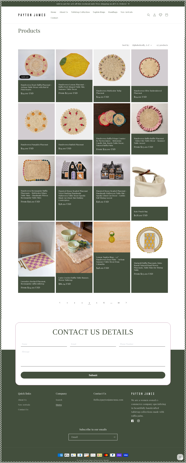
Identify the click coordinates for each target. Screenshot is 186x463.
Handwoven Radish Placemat (71, 144)
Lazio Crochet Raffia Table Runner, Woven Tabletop (74, 279)
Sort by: (125, 45)
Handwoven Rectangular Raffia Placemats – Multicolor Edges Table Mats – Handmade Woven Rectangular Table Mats (34, 194)
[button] (149, 15)
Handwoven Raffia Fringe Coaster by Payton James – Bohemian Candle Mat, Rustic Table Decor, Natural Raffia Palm (111, 141)
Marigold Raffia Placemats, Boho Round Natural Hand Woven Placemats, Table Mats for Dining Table (148, 266)
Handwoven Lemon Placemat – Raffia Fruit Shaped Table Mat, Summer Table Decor (72, 87)
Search (59, 400)
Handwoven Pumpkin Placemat (34, 144)
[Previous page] (60, 303)
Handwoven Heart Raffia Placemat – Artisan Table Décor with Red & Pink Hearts (36, 87)
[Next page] (126, 303)
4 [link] (89, 302)
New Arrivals (24, 404)
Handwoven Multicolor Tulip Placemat (108, 92)
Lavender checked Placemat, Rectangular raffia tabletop (33, 282)
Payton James (88, 460)
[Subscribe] (114, 437)
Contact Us (23, 409)
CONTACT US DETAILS (93, 332)
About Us (22, 400)
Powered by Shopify (101, 460)
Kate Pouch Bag (140, 211)
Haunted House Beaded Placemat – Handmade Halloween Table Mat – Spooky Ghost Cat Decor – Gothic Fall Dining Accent (111, 194)
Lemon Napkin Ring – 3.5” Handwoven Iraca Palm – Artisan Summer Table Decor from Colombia (110, 260)
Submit (93, 375)
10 (119, 302)
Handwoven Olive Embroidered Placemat (148, 92)
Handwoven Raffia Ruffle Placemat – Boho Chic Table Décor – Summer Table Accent (149, 140)
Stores (59, 404)
